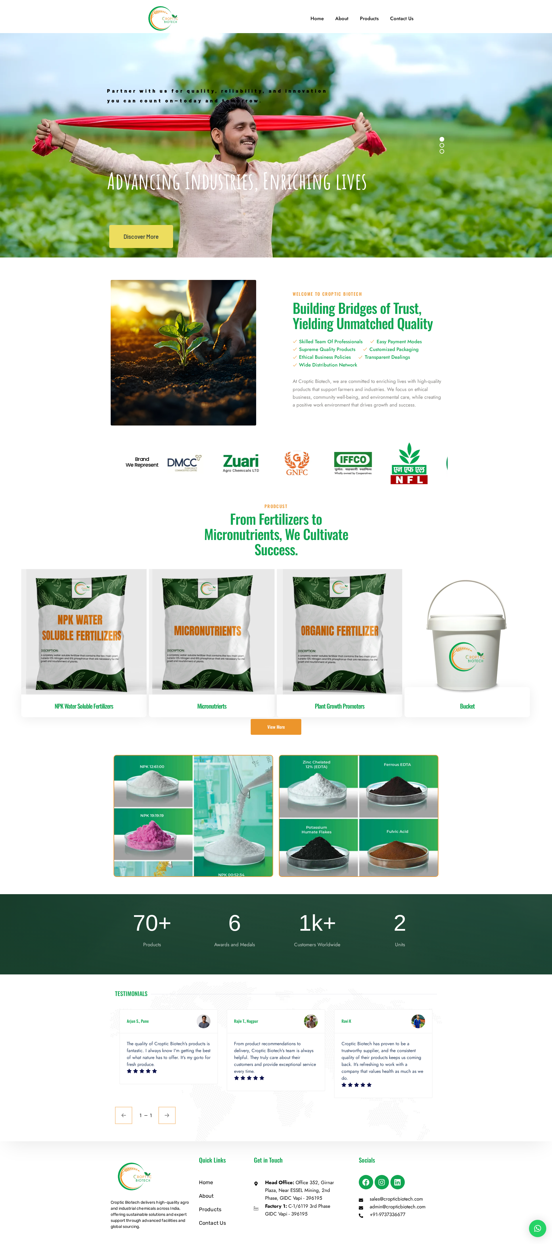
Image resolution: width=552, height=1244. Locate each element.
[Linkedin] (397, 1182)
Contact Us (401, 18)
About (341, 18)
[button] (537, 1228)
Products (369, 18)
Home (317, 18)
